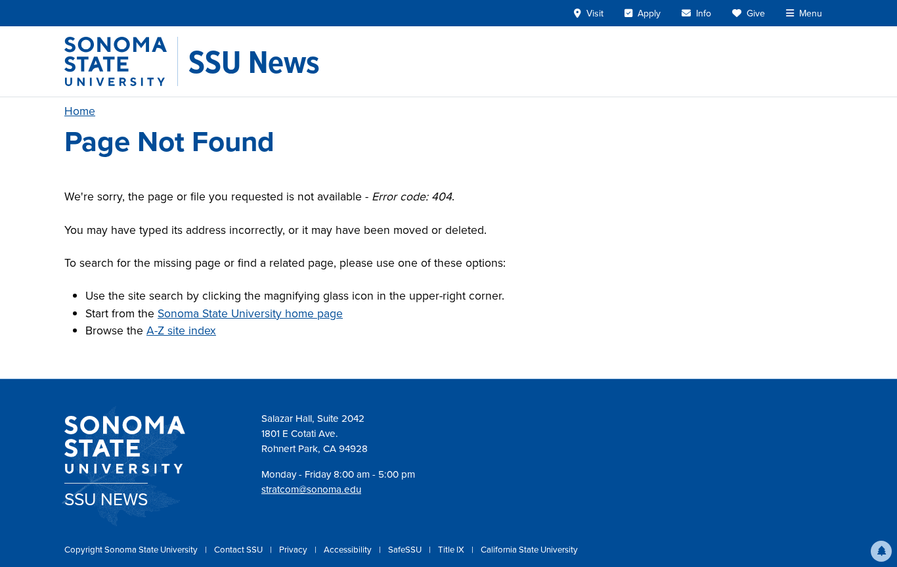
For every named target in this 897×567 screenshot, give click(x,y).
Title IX (452, 549)
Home (79, 111)
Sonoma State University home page (250, 313)
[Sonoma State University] (121, 61)
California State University (529, 549)
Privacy (294, 549)
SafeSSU (406, 549)
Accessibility (349, 549)
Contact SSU (239, 549)
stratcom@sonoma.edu (311, 489)
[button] (881, 551)
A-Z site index (181, 330)
